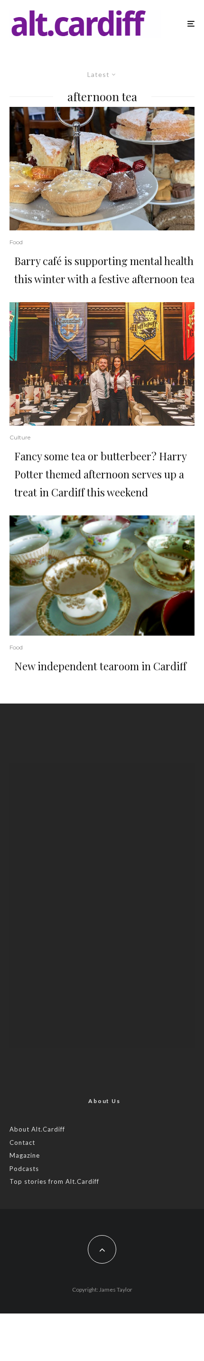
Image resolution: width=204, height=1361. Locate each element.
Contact (22, 1142)
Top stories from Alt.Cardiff (54, 1181)
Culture (19, 437)
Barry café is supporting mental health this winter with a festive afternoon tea (104, 270)
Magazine (24, 1155)
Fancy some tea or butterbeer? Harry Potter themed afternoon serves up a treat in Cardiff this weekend (100, 474)
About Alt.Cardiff (37, 1129)
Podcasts (24, 1168)
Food (16, 242)
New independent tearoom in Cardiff (100, 666)
